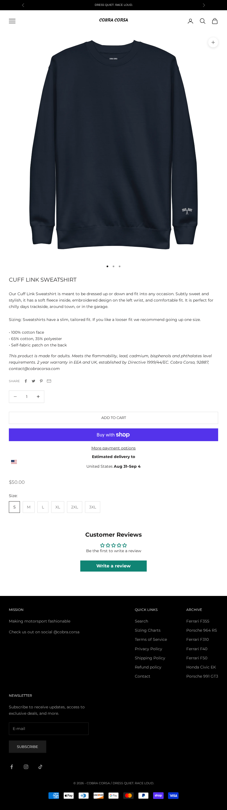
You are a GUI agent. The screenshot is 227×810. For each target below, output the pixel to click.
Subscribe (27, 746)
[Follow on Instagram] (26, 767)
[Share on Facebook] (26, 381)
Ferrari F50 (196, 657)
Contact (142, 676)
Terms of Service (151, 639)
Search (141, 621)
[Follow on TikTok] (40, 767)
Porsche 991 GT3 (202, 676)
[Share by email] (49, 381)
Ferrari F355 (197, 621)
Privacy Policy (148, 648)
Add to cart (113, 417)
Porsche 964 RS (201, 630)
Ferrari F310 (197, 639)
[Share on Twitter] (33, 381)
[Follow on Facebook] (11, 767)
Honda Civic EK (201, 667)
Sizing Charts (148, 630)
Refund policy (148, 667)
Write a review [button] (113, 566)
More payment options (113, 448)
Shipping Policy (150, 657)
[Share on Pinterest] (41, 381)
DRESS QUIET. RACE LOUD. (133, 783)
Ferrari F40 (196, 648)
